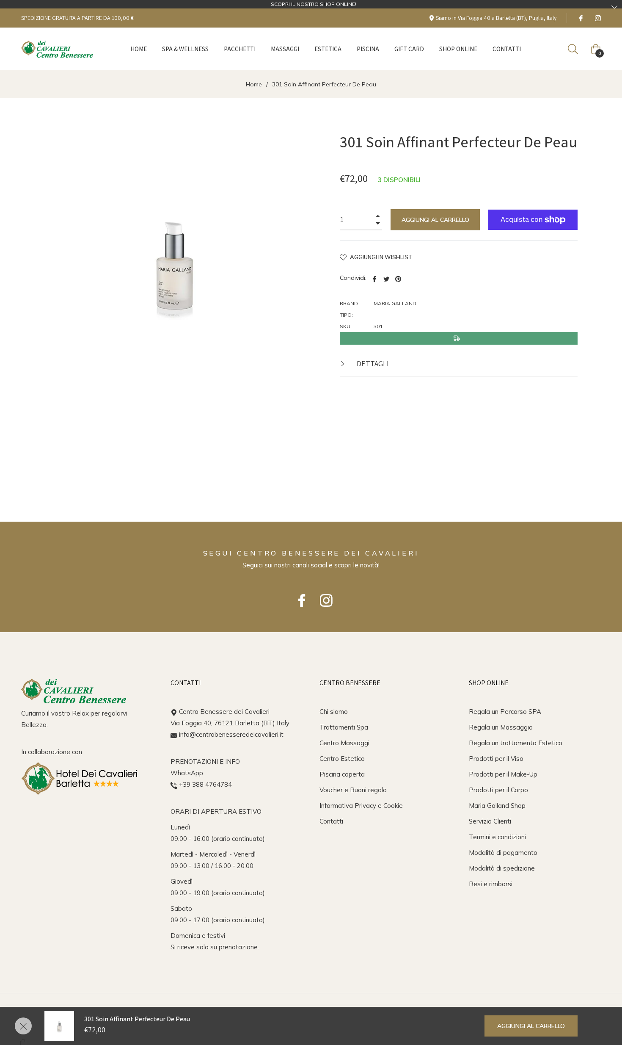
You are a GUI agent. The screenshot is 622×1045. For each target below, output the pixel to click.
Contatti (331, 821)
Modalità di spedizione (502, 868)
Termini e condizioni (497, 837)
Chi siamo (333, 712)
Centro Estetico (342, 759)
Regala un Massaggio (501, 727)
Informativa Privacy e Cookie (361, 806)
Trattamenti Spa (343, 727)
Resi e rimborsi (490, 884)
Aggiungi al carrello (531, 1026)
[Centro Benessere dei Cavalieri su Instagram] (597, 18)
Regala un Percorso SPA (505, 712)
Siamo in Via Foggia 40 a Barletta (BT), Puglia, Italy (495, 18)
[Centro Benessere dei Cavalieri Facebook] (298, 597)
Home (254, 84)
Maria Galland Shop (497, 806)
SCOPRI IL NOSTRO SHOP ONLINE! (313, 4)
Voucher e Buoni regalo (353, 790)
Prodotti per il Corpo (498, 790)
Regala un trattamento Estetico (515, 743)
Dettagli (372, 363)
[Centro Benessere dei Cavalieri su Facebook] (580, 18)
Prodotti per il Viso (496, 759)
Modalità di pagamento (503, 853)
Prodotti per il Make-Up (503, 774)
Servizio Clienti (490, 821)
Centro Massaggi (344, 743)
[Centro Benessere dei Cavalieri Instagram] (323, 597)
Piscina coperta (342, 774)
